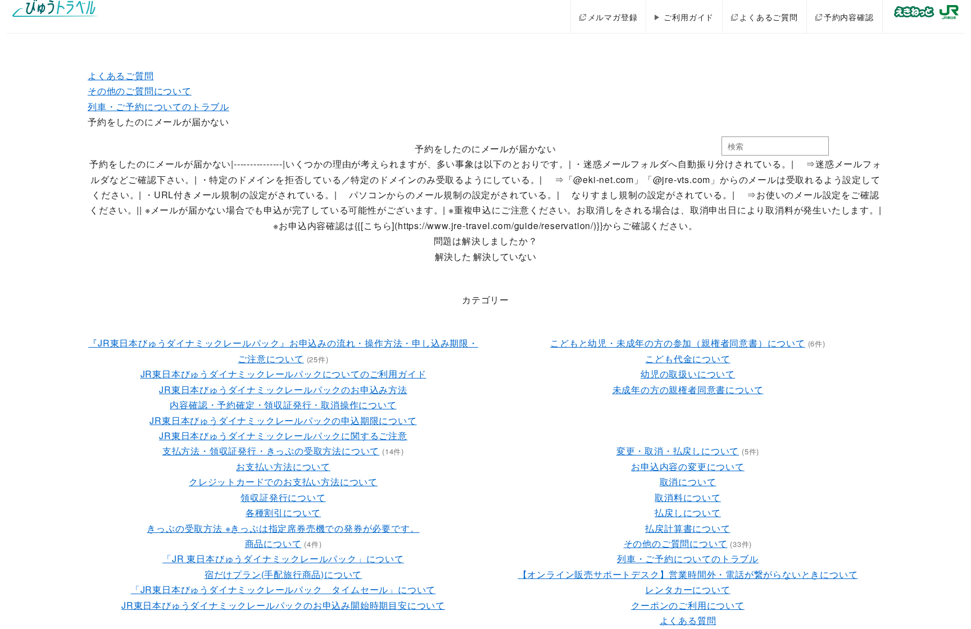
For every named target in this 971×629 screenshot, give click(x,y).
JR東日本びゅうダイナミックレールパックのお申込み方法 (283, 389)
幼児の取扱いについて (688, 373)
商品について (273, 543)
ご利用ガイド (689, 16)
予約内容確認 (849, 16)
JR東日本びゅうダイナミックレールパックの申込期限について (282, 420)
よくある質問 (688, 620)
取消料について (688, 497)
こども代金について (687, 358)
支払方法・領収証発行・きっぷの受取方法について (270, 450)
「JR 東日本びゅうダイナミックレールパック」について (283, 558)
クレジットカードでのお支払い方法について (283, 481)
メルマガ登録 (613, 16)
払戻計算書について (687, 528)
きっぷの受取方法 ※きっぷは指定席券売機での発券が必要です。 (283, 528)
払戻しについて (688, 512)
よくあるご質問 (768, 16)
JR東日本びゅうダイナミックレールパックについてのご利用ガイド (283, 373)
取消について (688, 481)
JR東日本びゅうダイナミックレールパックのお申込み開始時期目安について (283, 605)
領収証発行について (283, 497)
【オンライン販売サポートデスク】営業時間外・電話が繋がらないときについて (688, 574)
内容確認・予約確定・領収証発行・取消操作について (283, 404)
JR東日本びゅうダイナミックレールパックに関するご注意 (283, 435)
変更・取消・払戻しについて (677, 450)
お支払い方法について (283, 466)
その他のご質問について (140, 90)
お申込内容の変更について (688, 466)
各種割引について (283, 512)
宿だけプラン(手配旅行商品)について (283, 574)
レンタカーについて (687, 589)
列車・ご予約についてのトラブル (158, 106)
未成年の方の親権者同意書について (688, 389)
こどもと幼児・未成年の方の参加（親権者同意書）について (677, 342)
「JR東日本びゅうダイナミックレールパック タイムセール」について (283, 589)
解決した (453, 256)
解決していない (504, 256)
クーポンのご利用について (688, 605)
